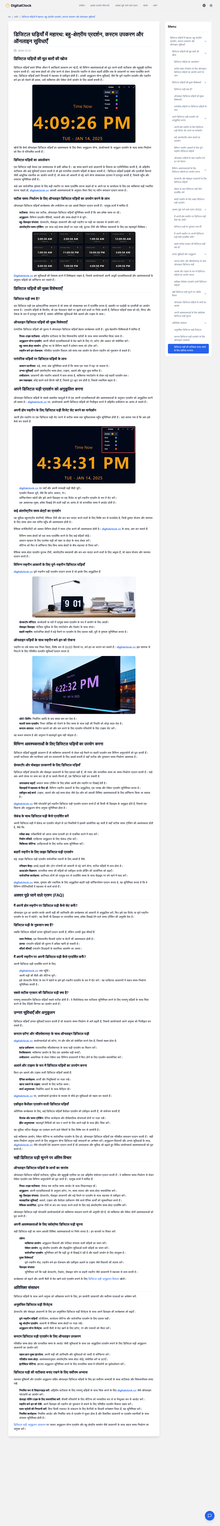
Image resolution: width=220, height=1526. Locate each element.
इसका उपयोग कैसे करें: (100, 5)
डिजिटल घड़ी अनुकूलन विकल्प (103, 1279)
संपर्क (145, 5)
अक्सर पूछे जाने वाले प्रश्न (126, 5)
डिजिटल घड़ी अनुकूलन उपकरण (30, 1424)
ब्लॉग (155, 5)
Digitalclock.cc (23, 275)
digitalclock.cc (39, 190)
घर (9, 16)
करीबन (82, 5)
